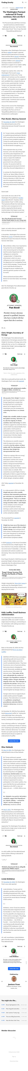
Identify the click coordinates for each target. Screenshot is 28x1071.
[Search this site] (23, 2)
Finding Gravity (7, 2)
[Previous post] (2, 981)
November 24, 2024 (9, 882)
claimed (18, 60)
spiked (9, 52)
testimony (9, 542)
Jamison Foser (14, 984)
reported (21, 381)
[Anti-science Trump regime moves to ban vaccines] (14, 1013)
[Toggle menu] (25, 2)
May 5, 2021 (7, 809)
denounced (8, 713)
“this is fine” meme (19, 583)
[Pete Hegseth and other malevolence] (14, 1009)
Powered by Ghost (14, 1061)
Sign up (14, 1056)
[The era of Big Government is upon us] (14, 1017)
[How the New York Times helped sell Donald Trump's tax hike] (14, 1020)
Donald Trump (19, 7)
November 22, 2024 (9, 122)
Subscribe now (14, 741)
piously (17, 56)
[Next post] (25, 981)
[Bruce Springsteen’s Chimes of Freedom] (14, 1005)
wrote (10, 236)
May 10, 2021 (7, 750)
